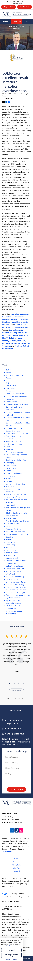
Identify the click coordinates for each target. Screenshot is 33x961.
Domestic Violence (13, 431)
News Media (10, 505)
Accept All (11, 950)
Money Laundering (13, 489)
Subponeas (10, 547)
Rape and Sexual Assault (15, 531)
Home (5, 21)
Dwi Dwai (9, 439)
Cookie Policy (9, 896)
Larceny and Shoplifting (15, 484)
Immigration (11, 476)
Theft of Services (12, 553)
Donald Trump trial (13, 436)
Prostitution (11, 518)
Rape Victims (11, 526)
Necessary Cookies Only (11, 955)
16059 (8, 370)
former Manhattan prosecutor (18, 595)
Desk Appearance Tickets (16, 428)
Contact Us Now (16, 789)
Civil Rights (10, 388)
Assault (9, 380)
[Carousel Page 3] (18, 683)
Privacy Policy (16, 865)
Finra (8, 447)
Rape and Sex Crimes (14, 529)
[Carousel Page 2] (14, 683)
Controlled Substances (20, 314)
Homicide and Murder (20, 322)
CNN (8, 383)
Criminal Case (14, 330)
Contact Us (16, 21)
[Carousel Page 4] (23, 683)
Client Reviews (16, 626)
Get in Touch (16, 710)
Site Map (16, 868)
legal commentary (13, 598)
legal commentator (13, 600)
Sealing (9, 539)
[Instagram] (21, 830)
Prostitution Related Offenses (17, 521)
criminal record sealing (15, 584)
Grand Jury (10, 462)
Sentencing (15, 343)
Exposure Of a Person (14, 441)
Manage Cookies (23, 896)
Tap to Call (8, 7)
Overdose (6, 343)
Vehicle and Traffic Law (15, 569)
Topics (5, 365)
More (27, 21)
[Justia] (16, 830)
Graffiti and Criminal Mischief (17, 460)
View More (16, 691)
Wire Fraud (10, 574)
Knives (8, 478)
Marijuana (10, 486)
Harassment (11, 468)
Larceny (9, 481)
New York (21, 341)
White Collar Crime (13, 571)
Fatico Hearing (17, 338)
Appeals (9, 378)
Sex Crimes (10, 542)
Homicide (6, 322)
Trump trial (10, 555)
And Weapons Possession (16, 375)
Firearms (9, 449)
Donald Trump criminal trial (17, 433)
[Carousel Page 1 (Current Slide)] (9, 683)
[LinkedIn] (12, 830)
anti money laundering (15, 576)
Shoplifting (10, 545)
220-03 (8, 372)
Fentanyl (5, 341)
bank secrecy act (12, 579)
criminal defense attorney (16, 582)
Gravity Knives (11, 465)
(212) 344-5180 (15, 822)
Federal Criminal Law (19, 319)
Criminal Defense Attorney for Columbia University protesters (18, 407)
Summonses (11, 550)
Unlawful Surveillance (14, 566)
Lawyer (13, 341)
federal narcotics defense (16, 590)
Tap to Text (24, 7)
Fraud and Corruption (14, 452)
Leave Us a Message (16, 751)
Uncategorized (12, 558)
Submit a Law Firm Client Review (16, 699)
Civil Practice (11, 386)
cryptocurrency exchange (16, 587)
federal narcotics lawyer (15, 592)
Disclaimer (16, 862)
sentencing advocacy (14, 603)
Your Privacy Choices (16, 894)
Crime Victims (11, 402)
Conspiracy (10, 391)
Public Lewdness (12, 524)
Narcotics (6, 325)
